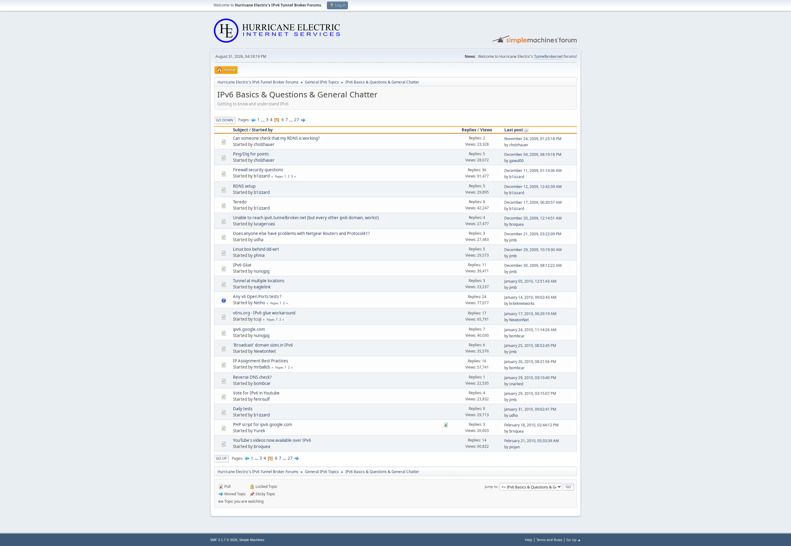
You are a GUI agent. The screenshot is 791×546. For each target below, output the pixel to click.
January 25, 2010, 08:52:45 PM (530, 345)
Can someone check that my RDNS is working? (276, 138)
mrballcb (262, 367)
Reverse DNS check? (252, 377)
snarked (516, 383)
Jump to (491, 486)
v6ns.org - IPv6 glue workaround (264, 313)
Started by (262, 130)
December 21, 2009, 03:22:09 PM (532, 234)
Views (486, 130)
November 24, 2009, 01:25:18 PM (532, 138)
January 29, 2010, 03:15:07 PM (530, 393)
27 (296, 119)
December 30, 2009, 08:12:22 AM (533, 265)
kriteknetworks (522, 303)
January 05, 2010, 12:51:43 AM (530, 281)
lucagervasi (264, 224)
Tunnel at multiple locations (258, 281)
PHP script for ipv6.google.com (262, 424)
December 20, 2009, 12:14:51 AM (533, 218)
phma (259, 255)
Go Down (224, 120)
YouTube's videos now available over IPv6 (272, 440)
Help (528, 539)
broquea (516, 224)
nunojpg (261, 271)
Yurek (259, 430)
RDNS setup (244, 186)
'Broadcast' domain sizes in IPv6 (263, 345)
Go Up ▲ (573, 539)
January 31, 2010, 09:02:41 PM (530, 409)
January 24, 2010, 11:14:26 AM (530, 329)
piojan (514, 447)
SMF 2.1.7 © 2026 (223, 540)
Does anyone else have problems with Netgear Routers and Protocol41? (301, 233)
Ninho (259, 302)
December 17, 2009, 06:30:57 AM (533, 202)
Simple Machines (251, 540)
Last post (513, 130)
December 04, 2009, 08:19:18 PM (532, 154)
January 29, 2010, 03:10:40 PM (530, 377)
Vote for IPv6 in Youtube (256, 393)
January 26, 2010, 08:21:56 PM (530, 361)
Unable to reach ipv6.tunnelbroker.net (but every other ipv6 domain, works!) (306, 217)
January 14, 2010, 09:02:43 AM (530, 297)
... (263, 119)
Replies (469, 130)
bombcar (517, 336)
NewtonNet (519, 319)
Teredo (240, 202)
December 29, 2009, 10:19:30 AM (533, 249)
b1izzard (262, 176)
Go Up (221, 458)
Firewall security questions (258, 170)
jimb (513, 240)
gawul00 (516, 160)
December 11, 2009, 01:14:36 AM (533, 170)
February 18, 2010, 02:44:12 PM (531, 425)
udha (258, 239)
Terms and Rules (549, 539)
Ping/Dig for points (251, 154)
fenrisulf (262, 399)
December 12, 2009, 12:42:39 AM (533, 186)
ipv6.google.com (249, 329)
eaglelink (262, 287)
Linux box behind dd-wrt (256, 249)
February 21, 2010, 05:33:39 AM (531, 440)
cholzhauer (264, 144)
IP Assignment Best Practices (260, 361)
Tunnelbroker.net (548, 56)
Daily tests (242, 409)
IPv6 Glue (242, 265)
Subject (240, 130)
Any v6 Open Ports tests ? (257, 296)
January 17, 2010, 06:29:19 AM (530, 313)
